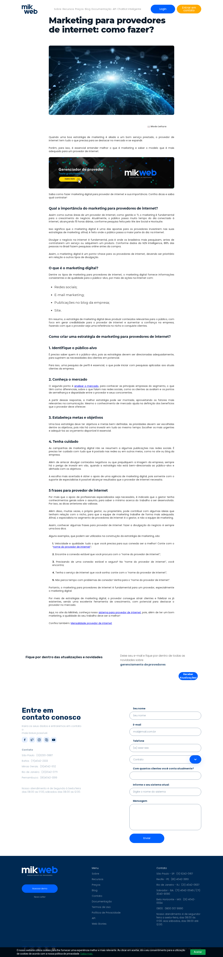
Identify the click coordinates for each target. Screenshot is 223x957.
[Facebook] (25, 740)
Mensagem (140, 801)
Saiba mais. (86, 953)
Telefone (138, 741)
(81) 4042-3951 (180, 879)
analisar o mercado (86, 386)
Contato (97, 896)
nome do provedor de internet (71, 547)
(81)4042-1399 (48, 777)
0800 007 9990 (174, 908)
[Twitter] (32, 740)
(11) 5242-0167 (184, 873)
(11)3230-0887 (44, 755)
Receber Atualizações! (188, 676)
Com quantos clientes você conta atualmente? (163, 768)
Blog (87, 9)
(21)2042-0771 (49, 772)
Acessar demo (39, 888)
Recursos (68, 9)
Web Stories (99, 924)
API (114, 9)
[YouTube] (54, 740)
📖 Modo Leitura (156, 126)
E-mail (137, 724)
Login (162, 9)
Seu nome (139, 708)
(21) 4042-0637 (190, 885)
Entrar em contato (189, 9)
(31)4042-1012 (48, 766)
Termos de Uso (101, 907)
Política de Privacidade (106, 912)
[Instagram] (39, 740)
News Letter (39, 896)
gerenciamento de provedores (143, 665)
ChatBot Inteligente (129, 9)
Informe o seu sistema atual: (151, 784)
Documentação (101, 9)
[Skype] (46, 740)
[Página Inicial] (29, 9)
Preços (79, 9)
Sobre (57, 9)
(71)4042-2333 (39, 761)
